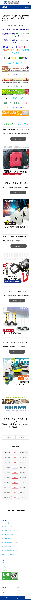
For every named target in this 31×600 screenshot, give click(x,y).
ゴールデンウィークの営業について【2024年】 (23, 497)
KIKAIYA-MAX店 (6, 538)
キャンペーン (6, 12)
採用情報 (18, 587)
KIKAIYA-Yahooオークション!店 (10, 542)
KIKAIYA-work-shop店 (7, 534)
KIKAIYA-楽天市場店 (7, 546)
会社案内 (4, 587)
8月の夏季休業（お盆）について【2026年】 (23, 452)
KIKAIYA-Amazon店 (7, 527)
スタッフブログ (5, 590)
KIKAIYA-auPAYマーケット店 (9, 550)
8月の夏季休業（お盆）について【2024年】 (23, 492)
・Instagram (5, 567)
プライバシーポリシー (20, 590)
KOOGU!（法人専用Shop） (9, 554)
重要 (15, 452)
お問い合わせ (5, 592)
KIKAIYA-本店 (5, 523)
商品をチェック (18, 139)
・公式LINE (5, 570)
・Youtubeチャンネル (7, 563)
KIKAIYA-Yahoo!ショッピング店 (10, 530)
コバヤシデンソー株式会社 (15, 511)
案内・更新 (15, 467)
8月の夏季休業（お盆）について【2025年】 (23, 477)
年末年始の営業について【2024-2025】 (23, 487)
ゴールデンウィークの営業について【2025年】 (23, 482)
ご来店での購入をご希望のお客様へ (23, 462)
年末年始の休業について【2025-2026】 (23, 472)
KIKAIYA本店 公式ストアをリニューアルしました (23, 467)
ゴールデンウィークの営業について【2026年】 (23, 457)
